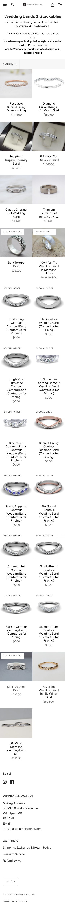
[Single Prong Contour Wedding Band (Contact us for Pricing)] (48, 546)
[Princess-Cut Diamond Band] (48, 136)
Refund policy (12, 860)
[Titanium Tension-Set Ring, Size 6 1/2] (48, 189)
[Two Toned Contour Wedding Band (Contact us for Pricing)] (48, 486)
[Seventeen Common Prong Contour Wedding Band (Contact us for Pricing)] (16, 423)
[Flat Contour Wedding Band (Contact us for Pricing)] (48, 299)
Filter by (8, 64)
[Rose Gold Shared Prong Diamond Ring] (16, 83)
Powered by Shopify (15, 901)
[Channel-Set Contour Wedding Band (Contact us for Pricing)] (16, 546)
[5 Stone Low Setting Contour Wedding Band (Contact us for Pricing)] (48, 359)
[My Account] (52, 4)
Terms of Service (14, 854)
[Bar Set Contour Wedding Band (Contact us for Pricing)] (16, 606)
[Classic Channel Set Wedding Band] (16, 189)
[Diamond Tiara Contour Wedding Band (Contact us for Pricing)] (48, 606)
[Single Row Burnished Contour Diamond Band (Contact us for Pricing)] (16, 359)
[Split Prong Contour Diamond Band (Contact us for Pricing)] (16, 299)
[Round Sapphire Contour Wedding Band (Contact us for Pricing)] (16, 486)
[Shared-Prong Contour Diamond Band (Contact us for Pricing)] (48, 423)
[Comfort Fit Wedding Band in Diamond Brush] (48, 242)
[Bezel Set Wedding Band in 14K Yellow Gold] (48, 666)
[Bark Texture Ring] (16, 242)
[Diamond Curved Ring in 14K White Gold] (48, 83)
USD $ (9, 881)
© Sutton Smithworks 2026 (19, 894)
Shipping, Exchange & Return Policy (27, 847)
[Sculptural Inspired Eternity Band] (16, 136)
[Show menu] (5, 4)
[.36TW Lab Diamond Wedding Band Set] (16, 723)
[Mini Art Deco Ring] (16, 666)
